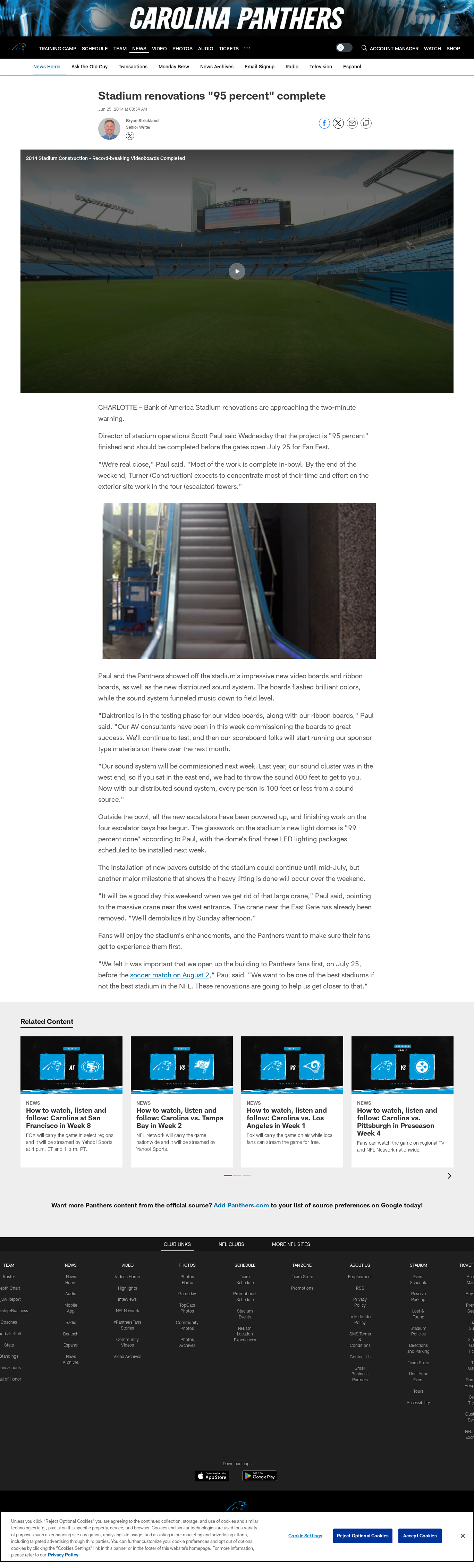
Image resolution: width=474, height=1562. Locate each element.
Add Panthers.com (241, 1205)
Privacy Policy (63, 1554)
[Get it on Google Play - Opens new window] (260, 1479)
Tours (418, 1391)
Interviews (127, 1299)
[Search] (364, 47)
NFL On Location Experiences (245, 1334)
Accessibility (418, 1402)
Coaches (9, 1321)
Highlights (127, 1287)
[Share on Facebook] (324, 127)
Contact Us (360, 1356)
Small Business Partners (360, 1374)
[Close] (463, 1536)
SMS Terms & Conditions (360, 1339)
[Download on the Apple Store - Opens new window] (212, 1477)
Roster (9, 1276)
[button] (237, 271)
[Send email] (352, 127)
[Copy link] (366, 123)
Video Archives (127, 1356)
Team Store (302, 1276)
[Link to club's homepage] (19, 47)
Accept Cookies (420, 1535)
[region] (237, 1536)
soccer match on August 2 (169, 974)
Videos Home (127, 1276)
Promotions (302, 1287)
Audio (70, 1293)
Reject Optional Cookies (363, 1535)
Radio (71, 1322)
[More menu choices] (247, 48)
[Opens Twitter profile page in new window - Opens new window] (130, 136)
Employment (360, 1276)
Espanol (71, 1344)
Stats (9, 1344)
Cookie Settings (305, 1535)
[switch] (344, 47)
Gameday (187, 1293)
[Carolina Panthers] (237, 1508)
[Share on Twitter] (338, 127)
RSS (360, 1287)
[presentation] (451, 1176)
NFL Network (127, 1310)
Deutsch (70, 1333)
